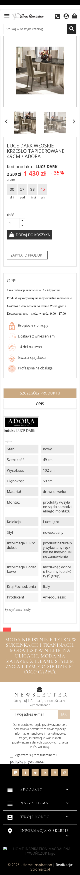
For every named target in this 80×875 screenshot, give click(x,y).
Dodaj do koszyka (32, 234)
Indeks (9, 430)
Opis (40, 403)
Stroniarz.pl (40, 869)
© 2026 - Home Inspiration (30, 864)
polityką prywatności (27, 761)
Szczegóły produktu (40, 393)
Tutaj (46, 747)
